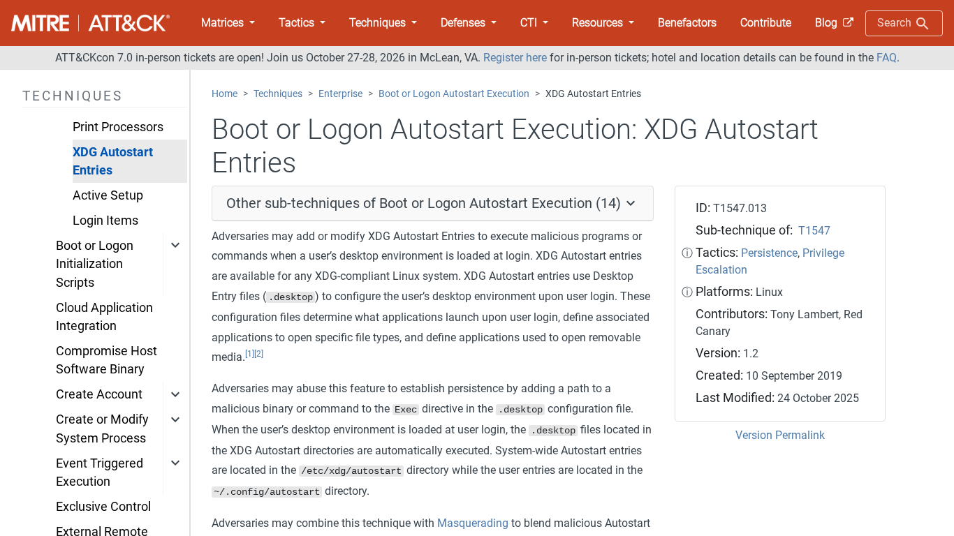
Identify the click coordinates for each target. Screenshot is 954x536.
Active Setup (108, 195)
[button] (228, 23)
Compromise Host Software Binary (106, 360)
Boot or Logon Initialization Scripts (94, 264)
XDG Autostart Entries (113, 161)
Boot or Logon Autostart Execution (454, 94)
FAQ (886, 57)
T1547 (814, 230)
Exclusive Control (103, 507)
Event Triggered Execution (99, 472)
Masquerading (472, 523)
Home (224, 94)
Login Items (105, 221)
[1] (249, 354)
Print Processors (118, 127)
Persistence (769, 253)
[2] (258, 354)
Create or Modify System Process (102, 428)
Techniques (278, 94)
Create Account (99, 394)
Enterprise (340, 94)
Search (895, 22)
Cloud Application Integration (104, 317)
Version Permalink (780, 435)
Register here (515, 57)
